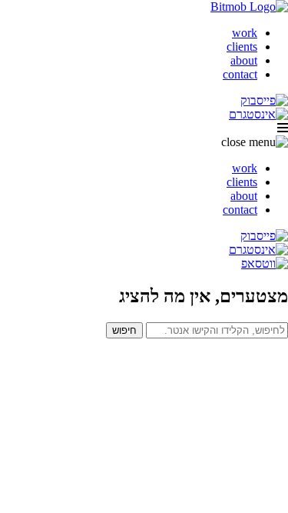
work (244, 32)
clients (242, 46)
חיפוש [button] (124, 330)
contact (240, 74)
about (243, 60)
